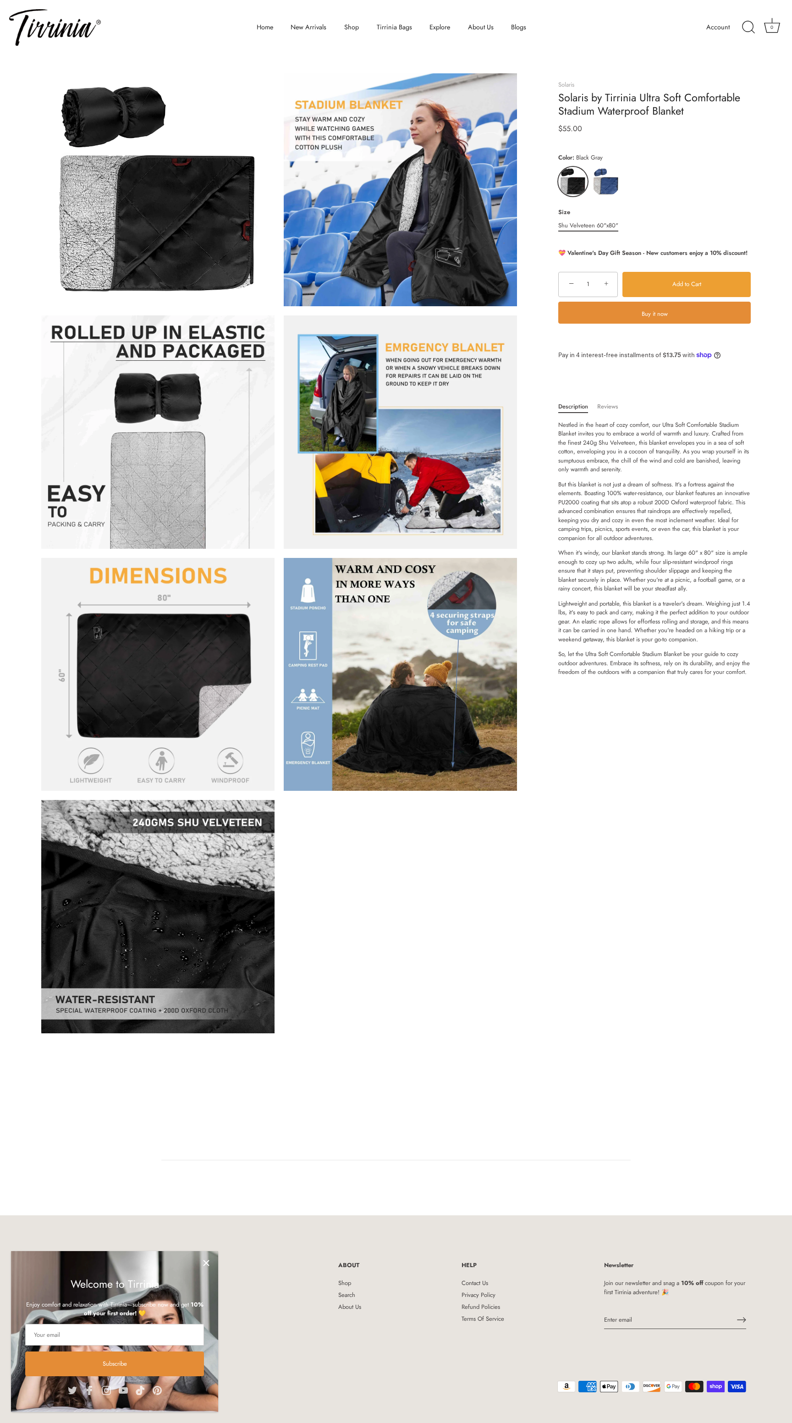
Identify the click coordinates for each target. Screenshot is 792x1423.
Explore (439, 27)
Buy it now (655, 313)
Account (718, 27)
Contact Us (475, 1283)
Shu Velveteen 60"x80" (588, 225)
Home (265, 27)
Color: (580, 157)
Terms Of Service (483, 1318)
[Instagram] (106, 1389)
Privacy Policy (478, 1295)
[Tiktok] (140, 1389)
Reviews (607, 406)
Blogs (518, 27)
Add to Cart (686, 284)
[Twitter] (72, 1389)
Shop (351, 27)
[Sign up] (741, 1319)
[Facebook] (89, 1389)
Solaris (566, 84)
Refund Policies (481, 1306)
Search (346, 1295)
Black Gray (573, 181)
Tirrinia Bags (394, 27)
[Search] (748, 27)
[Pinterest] (157, 1389)
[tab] (577, 406)
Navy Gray (606, 181)
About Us (481, 27)
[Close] (206, 1263)
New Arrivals (308, 27)
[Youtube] (123, 1389)
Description (573, 406)
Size (564, 212)
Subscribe (115, 1363)
